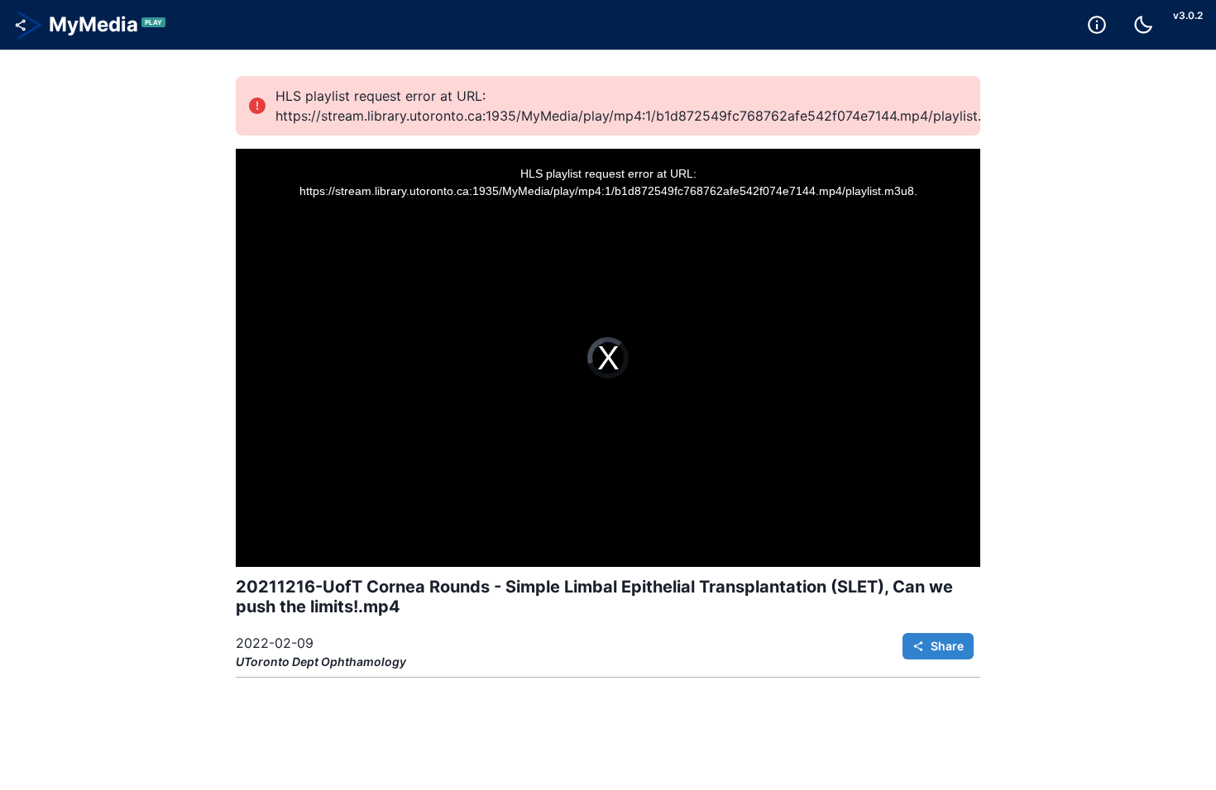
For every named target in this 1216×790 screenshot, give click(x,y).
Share (947, 646)
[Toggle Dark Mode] (1143, 24)
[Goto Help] (1096, 24)
